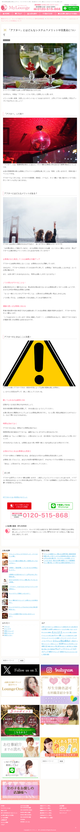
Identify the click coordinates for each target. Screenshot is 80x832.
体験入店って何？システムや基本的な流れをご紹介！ (60, 556)
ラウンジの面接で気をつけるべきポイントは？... (22, 615)
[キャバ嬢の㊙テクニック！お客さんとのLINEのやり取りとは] (5, 602)
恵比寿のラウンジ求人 (46, 813)
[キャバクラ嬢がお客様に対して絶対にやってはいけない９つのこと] (5, 563)
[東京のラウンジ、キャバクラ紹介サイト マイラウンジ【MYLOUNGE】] (16, 7)
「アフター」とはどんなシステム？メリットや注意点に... (23, 588)
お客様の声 (4, 820)
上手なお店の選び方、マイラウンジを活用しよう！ (59, 558)
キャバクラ (6, 40)
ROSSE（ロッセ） (25, 822)
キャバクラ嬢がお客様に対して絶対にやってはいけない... (23, 562)
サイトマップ (63, 813)
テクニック (45, 638)
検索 (21, 660)
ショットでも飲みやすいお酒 (69, 635)
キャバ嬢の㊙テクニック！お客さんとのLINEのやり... (23, 601)
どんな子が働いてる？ (67, 629)
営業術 (75, 646)
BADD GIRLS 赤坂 (25, 812)
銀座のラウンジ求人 (45, 808)
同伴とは (71, 646)
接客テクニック (9, 633)
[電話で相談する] (46, 7)
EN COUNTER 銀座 (25, 807)
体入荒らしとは (73, 644)
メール (44, 641)
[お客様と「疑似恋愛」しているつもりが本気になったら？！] (5, 569)
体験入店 (44, 646)
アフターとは (8, 497)
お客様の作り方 (66, 627)
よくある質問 (4, 817)
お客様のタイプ (58, 627)
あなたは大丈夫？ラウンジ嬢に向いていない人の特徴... (23, 581)
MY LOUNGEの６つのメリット (9, 813)
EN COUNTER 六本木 (26, 810)
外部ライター (8, 635)
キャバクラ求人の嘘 (48, 635)
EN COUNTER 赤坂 (25, 817)
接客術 (62, 652)
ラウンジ (7, 626)
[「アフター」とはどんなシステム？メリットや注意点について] (5, 588)
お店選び (45, 629)
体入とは (66, 644)
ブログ (19, 13)
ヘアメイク (63, 638)
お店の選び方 (74, 627)
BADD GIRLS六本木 (25, 814)
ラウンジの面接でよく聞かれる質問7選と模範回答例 (60, 554)
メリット (24, 497)
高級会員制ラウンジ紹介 (46, 817)
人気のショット (54, 644)
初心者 (57, 646)
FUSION (22, 819)
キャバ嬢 (57, 635)
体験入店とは (51, 646)
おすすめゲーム (49, 627)
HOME (7, 13)
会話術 (61, 644)
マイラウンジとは (5, 808)
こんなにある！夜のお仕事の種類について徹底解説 (59, 560)
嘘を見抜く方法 (46, 649)
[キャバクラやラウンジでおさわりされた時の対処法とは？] (5, 609)
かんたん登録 (4, 822)
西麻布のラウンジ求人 (46, 810)
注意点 (17, 497)
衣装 (44, 654)
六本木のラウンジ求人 (46, 815)
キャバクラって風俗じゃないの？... (20, 593)
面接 (47, 654)
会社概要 (62, 806)
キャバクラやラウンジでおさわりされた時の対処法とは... (23, 608)
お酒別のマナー (57, 629)
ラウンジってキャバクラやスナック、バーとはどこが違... (23, 555)
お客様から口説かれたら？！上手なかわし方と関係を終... (23, 575)
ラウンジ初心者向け (61, 641)
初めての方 (48, 13)
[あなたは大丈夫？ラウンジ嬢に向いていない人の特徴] (5, 582)
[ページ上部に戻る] (75, 827)
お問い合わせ (63, 808)
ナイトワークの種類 (54, 638)
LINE (43, 627)
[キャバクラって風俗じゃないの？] (5, 595)
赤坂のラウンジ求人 (45, 806)
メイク (69, 638)
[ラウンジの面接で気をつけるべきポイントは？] (5, 616)
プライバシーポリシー (65, 810)
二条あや (73, 641)
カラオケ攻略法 (47, 632)
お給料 (50, 629)
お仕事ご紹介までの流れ (68, 13)
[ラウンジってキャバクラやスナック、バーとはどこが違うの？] (5, 556)
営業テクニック (9, 631)
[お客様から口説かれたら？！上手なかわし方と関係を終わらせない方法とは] (5, 575)
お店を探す (33, 13)
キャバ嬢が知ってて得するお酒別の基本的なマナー (59, 562)
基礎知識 (52, 649)
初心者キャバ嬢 (64, 646)
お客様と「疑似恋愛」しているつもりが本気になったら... (23, 569)
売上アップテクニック (64, 649)
